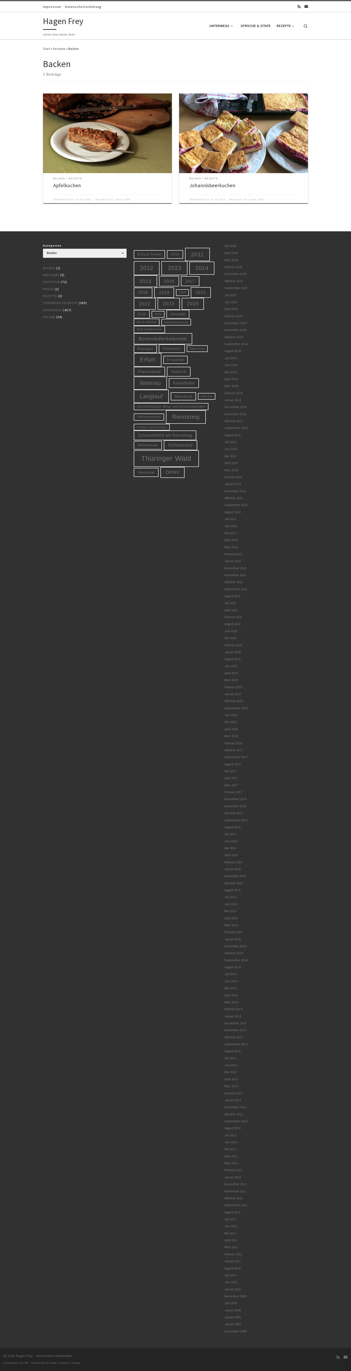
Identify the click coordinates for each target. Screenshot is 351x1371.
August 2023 (232, 435)
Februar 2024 (233, 393)
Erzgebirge (175, 360)
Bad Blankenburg (176, 322)
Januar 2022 (232, 561)
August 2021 (232, 596)
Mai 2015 (230, 911)
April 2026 (231, 253)
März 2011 (231, 1247)
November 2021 (235, 575)
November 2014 (235, 946)
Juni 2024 (230, 365)
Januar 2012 (232, 1177)
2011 (197, 254)
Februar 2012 (233, 1170)
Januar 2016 (232, 869)
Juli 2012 (230, 1135)
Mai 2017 (230, 771)
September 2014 (236, 960)
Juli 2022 (230, 519)
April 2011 (231, 1240)
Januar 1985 (232, 1324)
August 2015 (232, 890)
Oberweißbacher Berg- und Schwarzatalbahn (171, 406)
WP (27, 1363)
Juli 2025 (230, 295)
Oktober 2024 (233, 337)
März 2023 (231, 470)
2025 (142, 314)
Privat (48, 289)
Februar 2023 (233, 477)
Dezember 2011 (235, 1184)
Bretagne (51, 275)
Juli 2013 (230, 1058)
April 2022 (231, 540)
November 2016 (235, 806)
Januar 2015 (232, 939)
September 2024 (236, 344)
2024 (192, 303)
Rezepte (59, 49)
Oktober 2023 (233, 421)
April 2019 (231, 673)
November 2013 (235, 1030)
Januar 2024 (232, 400)
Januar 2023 (232, 484)
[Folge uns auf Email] (306, 6)
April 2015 (231, 918)
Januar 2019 (232, 694)
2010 (175, 254)
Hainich (178, 371)
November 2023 (235, 414)
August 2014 (232, 967)
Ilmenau (150, 383)
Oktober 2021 (233, 582)
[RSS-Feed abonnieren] (299, 6)
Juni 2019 (230, 666)
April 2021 (231, 610)
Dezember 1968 (235, 1331)
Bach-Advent (146, 322)
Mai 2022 (230, 533)
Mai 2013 (230, 1072)
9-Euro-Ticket (149, 254)
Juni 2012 (230, 1142)
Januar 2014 (232, 1016)
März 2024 (231, 386)
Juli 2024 (230, 358)
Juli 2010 (230, 1275)
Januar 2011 (232, 1261)
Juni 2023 (230, 449)
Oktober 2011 (233, 1198)
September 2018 (236, 708)
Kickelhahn (184, 383)
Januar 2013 (232, 1100)
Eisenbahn (172, 348)
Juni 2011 (230, 1226)
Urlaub (49, 317)
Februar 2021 (233, 617)
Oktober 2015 (233, 883)
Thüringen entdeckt (60, 303)
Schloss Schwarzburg (152, 427)
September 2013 (236, 1044)
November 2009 (235, 1296)
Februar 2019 (233, 687)
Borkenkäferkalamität (163, 338)
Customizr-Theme (68, 1363)
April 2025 (231, 309)
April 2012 (231, 1156)
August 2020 (232, 624)
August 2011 (232, 1212)
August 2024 (232, 351)
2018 (143, 292)
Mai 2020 (230, 638)
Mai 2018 (230, 722)
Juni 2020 (230, 631)
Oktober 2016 (233, 813)
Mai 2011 (230, 1233)
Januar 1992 (232, 1317)
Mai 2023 (230, 456)
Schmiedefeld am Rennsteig (165, 435)
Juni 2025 (230, 302)
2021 (201, 292)
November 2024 (235, 330)
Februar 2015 (233, 932)
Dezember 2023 (235, 407)
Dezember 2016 (235, 799)
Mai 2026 (230, 246)
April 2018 (231, 729)
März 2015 (231, 925)
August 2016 (232, 827)
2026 (158, 314)
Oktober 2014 (233, 953)
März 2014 (231, 1002)
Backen (49, 268)
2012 (146, 268)
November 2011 (235, 1191)
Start (46, 49)
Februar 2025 (233, 316)
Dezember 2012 (235, 1107)
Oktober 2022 (233, 498)
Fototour (51, 282)
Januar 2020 (232, 652)
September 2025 (236, 288)
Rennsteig (186, 417)
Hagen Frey (24, 1356)
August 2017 (232, 764)
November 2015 (235, 876)
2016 (169, 281)
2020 (182, 292)
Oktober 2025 (233, 281)
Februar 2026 (233, 267)
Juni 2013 (230, 1065)
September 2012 (236, 1121)
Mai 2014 (230, 988)
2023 (168, 303)
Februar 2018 (233, 743)
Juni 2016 (230, 841)
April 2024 (231, 379)
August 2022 (232, 512)
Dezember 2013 (235, 1023)
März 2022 (231, 547)
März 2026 (231, 260)
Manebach (183, 396)
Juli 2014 (230, 974)
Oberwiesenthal (149, 416)
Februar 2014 (233, 1009)
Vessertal (146, 472)
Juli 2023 (230, 442)
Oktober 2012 (233, 1114)
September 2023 (236, 428)
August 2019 (232, 659)
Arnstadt (178, 314)
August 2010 (232, 1268)
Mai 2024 (230, 372)
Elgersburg (197, 348)
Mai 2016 (230, 848)
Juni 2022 (230, 526)
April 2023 (231, 463)
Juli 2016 (230, 834)
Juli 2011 (230, 1219)
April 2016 (231, 855)
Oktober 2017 (233, 750)
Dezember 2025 (235, 274)
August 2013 (232, 1051)
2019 (164, 292)
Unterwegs (52, 310)
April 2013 (231, 1079)
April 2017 (231, 778)
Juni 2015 (230, 904)
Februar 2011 (233, 1254)
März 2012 (231, 1163)
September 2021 (236, 589)
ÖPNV (172, 472)
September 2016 (236, 820)
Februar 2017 (233, 792)
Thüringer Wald (166, 458)
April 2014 (231, 995)
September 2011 (236, 1205)
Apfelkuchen (67, 185)
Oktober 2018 (233, 701)
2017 (190, 281)
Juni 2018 (230, 715)
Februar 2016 (233, 862)
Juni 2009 (230, 1303)
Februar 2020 (233, 645)
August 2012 (232, 1128)
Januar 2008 (232, 1310)
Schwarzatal (180, 445)
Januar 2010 (232, 1289)
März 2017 (231, 785)
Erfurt (147, 360)
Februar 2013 (233, 1093)
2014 (202, 268)
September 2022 (236, 505)
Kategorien (52, 245)
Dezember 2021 (235, 568)
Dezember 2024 (235, 323)
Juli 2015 (230, 897)
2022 (144, 303)
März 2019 (231, 680)
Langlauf (151, 396)
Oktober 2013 (233, 1037)
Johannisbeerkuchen (212, 185)
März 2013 (231, 1086)
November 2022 (235, 491)
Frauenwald (149, 371)
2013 (174, 268)
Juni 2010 (230, 1282)
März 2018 (231, 736)
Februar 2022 (233, 554)
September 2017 (236, 757)
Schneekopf (148, 445)
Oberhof (206, 396)
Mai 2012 (230, 1149)
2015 (145, 281)
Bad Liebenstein (149, 329)
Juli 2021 (230, 603)
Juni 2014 (230, 981)
